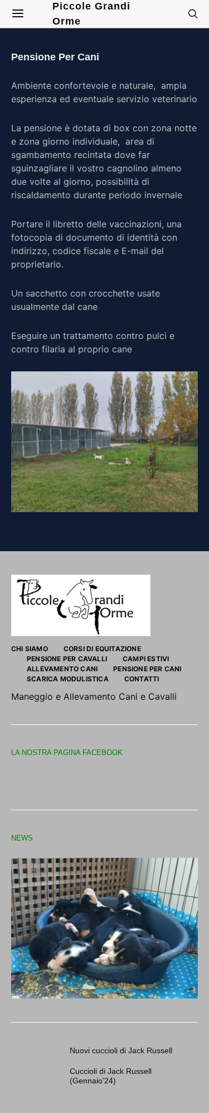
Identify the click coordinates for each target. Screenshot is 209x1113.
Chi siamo (29, 648)
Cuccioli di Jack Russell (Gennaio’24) (111, 1076)
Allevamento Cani (62, 669)
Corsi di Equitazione (102, 648)
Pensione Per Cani (147, 669)
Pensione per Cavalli (67, 659)
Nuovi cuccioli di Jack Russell (121, 1050)
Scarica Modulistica (68, 679)
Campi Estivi (146, 659)
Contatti (141, 679)
